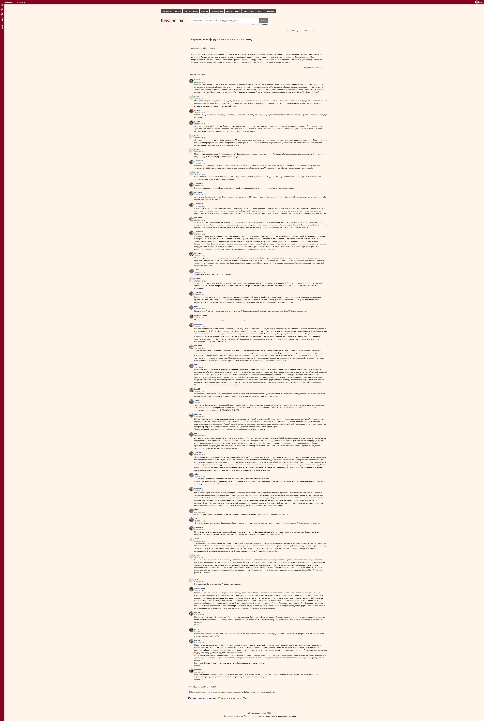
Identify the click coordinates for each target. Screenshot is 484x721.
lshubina (198, 192)
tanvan (197, 110)
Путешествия (217, 11)
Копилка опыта (233, 11)
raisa (196, 629)
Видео (260, 11)
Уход (248, 39)
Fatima (197, 80)
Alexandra (198, 161)
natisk (304, 31)
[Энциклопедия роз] (2, 17)
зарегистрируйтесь (267, 692)
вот (266, 677)
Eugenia (197, 279)
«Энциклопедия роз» (257, 713)
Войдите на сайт (250, 692)
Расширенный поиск (259, 24)
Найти (263, 21)
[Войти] (477, 2)
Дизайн (204, 11)
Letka (196, 149)
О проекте (8, 2)
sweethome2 (199, 588)
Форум (178, 11)
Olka (196, 306)
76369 (196, 539)
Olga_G (197, 414)
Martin (197, 612)
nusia (196, 270)
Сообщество (248, 11)
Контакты (21, 2)
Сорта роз (167, 11)
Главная (289, 31)
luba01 (197, 389)
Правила (270, 11)
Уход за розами (191, 11)
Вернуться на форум (204, 39)
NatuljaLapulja (200, 315)
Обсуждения (297, 31)
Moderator (198, 670)
